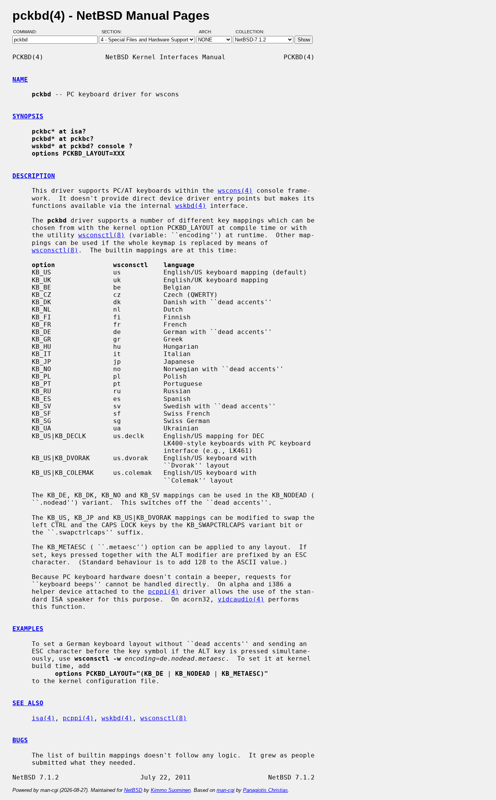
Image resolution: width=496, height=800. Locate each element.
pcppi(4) (163, 591)
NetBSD (133, 790)
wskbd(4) (190, 205)
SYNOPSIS (27, 116)
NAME (20, 79)
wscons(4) (235, 190)
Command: (27, 32)
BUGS (20, 740)
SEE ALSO (27, 703)
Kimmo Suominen (171, 790)
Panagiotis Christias (265, 790)
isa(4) (43, 718)
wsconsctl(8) (101, 235)
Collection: (250, 32)
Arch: (209, 32)
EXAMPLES (27, 628)
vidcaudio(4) (241, 599)
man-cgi (225, 790)
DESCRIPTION (33, 176)
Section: (113, 32)
